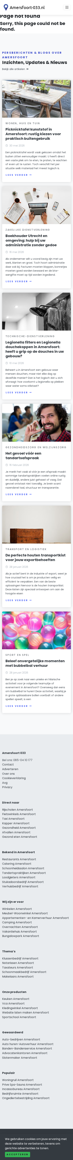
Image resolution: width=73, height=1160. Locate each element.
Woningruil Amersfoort (18, 1080)
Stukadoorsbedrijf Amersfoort (23, 882)
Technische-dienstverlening (30, 336)
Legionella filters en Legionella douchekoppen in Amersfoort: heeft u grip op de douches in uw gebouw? (34, 349)
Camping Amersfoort (17, 922)
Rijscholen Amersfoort (17, 810)
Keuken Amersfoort (15, 999)
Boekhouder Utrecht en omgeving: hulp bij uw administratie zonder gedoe (31, 240)
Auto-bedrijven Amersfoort (21, 1039)
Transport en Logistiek (26, 549)
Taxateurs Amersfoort (17, 967)
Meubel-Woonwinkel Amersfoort (25, 913)
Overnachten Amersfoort (20, 927)
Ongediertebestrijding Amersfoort (26, 1098)
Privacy (7, 787)
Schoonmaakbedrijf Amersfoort (24, 972)
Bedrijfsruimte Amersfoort (20, 1094)
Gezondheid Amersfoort (19, 828)
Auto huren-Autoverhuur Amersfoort (28, 1044)
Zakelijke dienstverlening (27, 230)
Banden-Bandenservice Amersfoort (27, 1048)
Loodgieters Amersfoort (18, 877)
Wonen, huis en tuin (22, 123)
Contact (8, 764)
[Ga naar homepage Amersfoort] (23, 7)
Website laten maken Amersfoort (25, 1012)
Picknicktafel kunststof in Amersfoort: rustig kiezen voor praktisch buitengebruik (33, 134)
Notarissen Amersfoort (18, 963)
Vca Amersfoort (13, 1003)
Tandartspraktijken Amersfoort (24, 873)
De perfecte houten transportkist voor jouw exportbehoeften (35, 557)
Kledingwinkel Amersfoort (20, 1008)
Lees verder (17, 174)
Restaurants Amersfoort (19, 859)
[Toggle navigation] (67, 7)
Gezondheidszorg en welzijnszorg (36, 447)
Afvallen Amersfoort (16, 832)
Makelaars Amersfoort (18, 977)
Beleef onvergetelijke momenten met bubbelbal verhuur (35, 663)
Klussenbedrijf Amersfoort (20, 958)
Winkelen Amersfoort (17, 909)
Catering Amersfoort (16, 864)
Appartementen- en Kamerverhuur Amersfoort (35, 918)
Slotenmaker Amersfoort (19, 1058)
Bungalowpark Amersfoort (20, 936)
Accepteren (18, 1154)
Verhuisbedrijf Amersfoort (20, 886)
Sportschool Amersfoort (19, 1017)
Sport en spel (17, 655)
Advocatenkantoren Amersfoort (24, 1053)
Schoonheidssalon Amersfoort (23, 868)
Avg (4, 783)
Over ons (8, 774)
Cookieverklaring (14, 778)
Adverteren (10, 769)
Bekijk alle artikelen (13, 69)
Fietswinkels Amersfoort (19, 814)
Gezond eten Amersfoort (19, 837)
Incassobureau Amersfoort (21, 1089)
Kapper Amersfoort (16, 823)
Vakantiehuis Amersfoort (19, 932)
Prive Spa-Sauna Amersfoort (22, 1085)
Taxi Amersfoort (13, 819)
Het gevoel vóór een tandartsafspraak (23, 455)
